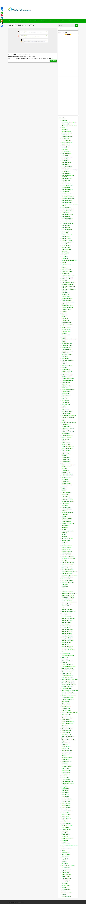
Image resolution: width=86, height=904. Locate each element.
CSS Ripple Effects (66, 457)
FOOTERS (64, 534)
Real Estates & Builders (67, 825)
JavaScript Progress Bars (67, 635)
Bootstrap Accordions (66, 153)
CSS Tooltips (65, 510)
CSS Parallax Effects (66, 444)
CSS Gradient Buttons (66, 373)
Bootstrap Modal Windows (68, 196)
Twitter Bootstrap (66, 859)
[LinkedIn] (1, 18)
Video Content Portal (66, 878)
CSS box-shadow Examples (68, 302)
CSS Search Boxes (66, 461)
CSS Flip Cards (65, 356)
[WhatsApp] (1, 13)
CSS (15, 20)
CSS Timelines (65, 505)
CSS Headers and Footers (67, 380)
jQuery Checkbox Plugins (67, 668)
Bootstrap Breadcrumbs (67, 157)
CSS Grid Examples (66, 376)
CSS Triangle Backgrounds (67, 512)
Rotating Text (65, 831)
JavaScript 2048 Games (67, 609)
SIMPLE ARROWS (66, 834)
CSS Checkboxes (65, 320)
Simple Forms (65, 836)
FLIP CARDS (64, 532)
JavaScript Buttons (66, 615)
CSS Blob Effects (66, 292)
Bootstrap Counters (66, 171)
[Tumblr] (1, 23)
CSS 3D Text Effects (66, 269)
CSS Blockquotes (66, 294)
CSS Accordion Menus (67, 271)
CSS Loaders (65, 408)
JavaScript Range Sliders (67, 637)
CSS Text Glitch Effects (67, 498)
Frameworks (64, 536)
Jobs (63, 651)
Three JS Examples (66, 854)
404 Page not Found (66, 124)
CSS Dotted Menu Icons (67, 343)
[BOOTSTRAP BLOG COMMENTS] (32, 40)
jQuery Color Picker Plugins (68, 670)
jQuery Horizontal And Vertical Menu (70, 690)
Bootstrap (43, 20)
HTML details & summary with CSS (69, 571)
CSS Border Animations (67, 298)
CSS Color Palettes (66, 329)
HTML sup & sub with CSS (67, 582)
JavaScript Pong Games (67, 633)
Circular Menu (65, 256)
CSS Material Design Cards (68, 417)
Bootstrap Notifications (67, 202)
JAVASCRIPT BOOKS (66, 613)
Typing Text (64, 861)
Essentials (64, 529)
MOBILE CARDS (65, 759)
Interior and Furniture (66, 604)
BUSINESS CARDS (66, 247)
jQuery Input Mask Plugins (67, 699)
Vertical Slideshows (66, 874)
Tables (63, 850)
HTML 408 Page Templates (68, 564)
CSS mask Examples (66, 413)
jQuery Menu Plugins (66, 710)
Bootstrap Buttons (66, 158)
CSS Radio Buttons (66, 452)
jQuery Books (65, 657)
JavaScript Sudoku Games (67, 640)
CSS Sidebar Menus (66, 466)
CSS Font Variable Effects (67, 360)
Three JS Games (65, 856)
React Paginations (66, 805)
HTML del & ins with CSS (67, 569)
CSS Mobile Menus (66, 424)
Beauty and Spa (65, 147)
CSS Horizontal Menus (67, 386)
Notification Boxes (66, 772)
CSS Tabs (64, 490)
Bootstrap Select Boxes (67, 221)
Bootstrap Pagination (66, 207)
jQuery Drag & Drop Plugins (68, 681)
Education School (65, 525)
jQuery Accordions (66, 653)
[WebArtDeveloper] (19, 11)
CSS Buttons (64, 311)
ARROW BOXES (65, 135)
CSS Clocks (64, 326)
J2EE (63, 607)
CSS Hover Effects (66, 391)
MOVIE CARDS (65, 763)
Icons (63, 589)
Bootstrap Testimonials (67, 234)
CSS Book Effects (66, 296)
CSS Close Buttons (66, 327)
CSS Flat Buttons (65, 352)
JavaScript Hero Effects (67, 620)
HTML (36, 20)
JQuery (21, 20)
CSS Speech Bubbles (66, 477)
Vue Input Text (65, 883)
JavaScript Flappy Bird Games (68, 618)
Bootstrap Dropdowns (67, 178)
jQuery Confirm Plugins (67, 671)
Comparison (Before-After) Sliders (69, 260)
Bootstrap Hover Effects (67, 189)
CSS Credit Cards (65, 335)
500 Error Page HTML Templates (69, 125)
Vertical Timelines (66, 876)
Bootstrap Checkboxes (67, 166)
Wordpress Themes (66, 896)
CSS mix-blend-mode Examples (69, 422)
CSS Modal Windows (66, 426)
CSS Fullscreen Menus (67, 365)
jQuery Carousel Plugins (67, 664)
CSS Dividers (65, 341)
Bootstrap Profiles (66, 212)
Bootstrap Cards (65, 160)
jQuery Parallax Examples (67, 727)
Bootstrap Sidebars (66, 225)
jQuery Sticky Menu (66, 746)
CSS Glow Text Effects (67, 371)
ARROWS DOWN (65, 138)
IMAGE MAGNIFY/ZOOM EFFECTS (69, 593)
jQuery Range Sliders (66, 732)
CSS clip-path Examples (67, 324)
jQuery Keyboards (66, 703)
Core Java (64, 262)
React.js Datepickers (66, 818)
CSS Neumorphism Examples (68, 431)
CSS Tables (64, 488)
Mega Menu (64, 755)
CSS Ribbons (65, 455)
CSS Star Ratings (65, 481)
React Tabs (64, 809)
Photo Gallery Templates (67, 781)
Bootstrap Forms (65, 182)
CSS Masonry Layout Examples (69, 415)
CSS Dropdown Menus (67, 347)
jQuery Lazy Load (65, 705)
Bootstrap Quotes (66, 216)
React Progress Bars (66, 807)
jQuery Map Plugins (66, 706)
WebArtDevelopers (23, 56)
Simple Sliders (65, 840)
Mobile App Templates (67, 757)
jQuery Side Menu (66, 742)
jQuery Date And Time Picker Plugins (70, 679)
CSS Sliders (64, 468)
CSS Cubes (64, 337)
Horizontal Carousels (66, 547)
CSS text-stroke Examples (67, 501)
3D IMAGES (64, 120)
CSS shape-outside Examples (68, 465)
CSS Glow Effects (66, 369)
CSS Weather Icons (66, 516)
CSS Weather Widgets (67, 518)
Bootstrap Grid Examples (67, 185)
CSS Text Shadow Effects (67, 499)
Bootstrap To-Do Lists (67, 240)
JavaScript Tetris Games (67, 646)
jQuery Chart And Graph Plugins (68, 666)
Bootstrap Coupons (66, 173)
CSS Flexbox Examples (67, 354)
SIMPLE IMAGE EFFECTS (67, 838)
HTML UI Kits (65, 584)
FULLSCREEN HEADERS (67, 538)
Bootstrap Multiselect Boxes (68, 198)
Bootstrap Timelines (66, 238)
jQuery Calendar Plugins (67, 660)
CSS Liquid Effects (66, 404)
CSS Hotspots (65, 387)
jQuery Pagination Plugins (67, 723)
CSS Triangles (65, 514)
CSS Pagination (65, 439)
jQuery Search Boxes (66, 738)
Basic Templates (65, 146)
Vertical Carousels (66, 870)
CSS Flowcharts (65, 358)
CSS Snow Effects (66, 472)
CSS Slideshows (65, 470)
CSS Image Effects (66, 395)
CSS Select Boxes (66, 463)
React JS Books (65, 796)
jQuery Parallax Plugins (67, 728)
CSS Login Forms (66, 409)
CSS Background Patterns (67, 284)
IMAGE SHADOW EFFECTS (68, 597)
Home (10, 20)
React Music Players (66, 798)
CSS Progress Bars (66, 450)
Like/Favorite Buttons (66, 752)
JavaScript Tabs (65, 644)
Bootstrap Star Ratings (67, 229)
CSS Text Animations (66, 492)
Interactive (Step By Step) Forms (69, 602)
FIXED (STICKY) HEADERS (67, 531)
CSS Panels (64, 441)
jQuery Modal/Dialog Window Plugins (70, 712)
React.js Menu (65, 820)
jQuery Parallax (65, 725)
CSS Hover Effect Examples (68, 389)
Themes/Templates (60, 20)
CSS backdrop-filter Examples (68, 282)
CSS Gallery (64, 367)
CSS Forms (64, 362)
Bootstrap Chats (65, 164)
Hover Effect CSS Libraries (68, 556)
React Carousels (65, 792)
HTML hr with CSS (66, 578)
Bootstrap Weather (66, 245)
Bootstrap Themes (66, 236)
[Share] (1, 25)
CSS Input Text (65, 398)
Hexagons (64, 544)
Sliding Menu (65, 842)
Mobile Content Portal (66, 761)
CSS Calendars (65, 315)
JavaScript (28, 20)
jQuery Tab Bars (65, 748)
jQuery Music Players (66, 714)
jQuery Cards (64, 662)
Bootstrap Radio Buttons (67, 218)
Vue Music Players (66, 885)
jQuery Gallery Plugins (66, 688)
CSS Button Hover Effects (67, 307)
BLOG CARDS (65, 149)
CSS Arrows (64, 280)
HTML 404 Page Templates (68, 562)
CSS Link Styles (65, 402)
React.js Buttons (65, 816)
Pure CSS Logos (65, 790)
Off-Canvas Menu (66, 774)
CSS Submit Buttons (66, 483)
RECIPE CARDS (65, 827)
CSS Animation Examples (67, 277)
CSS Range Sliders (66, 454)
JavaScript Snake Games (67, 638)
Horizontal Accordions (67, 545)
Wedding (64, 894)
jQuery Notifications (66, 716)
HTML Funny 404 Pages (67, 577)
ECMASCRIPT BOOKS (67, 520)
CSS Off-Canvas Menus (67, 435)
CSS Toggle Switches (66, 509)
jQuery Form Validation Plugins (68, 684)
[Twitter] (1, 10)
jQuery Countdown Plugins (67, 675)
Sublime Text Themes (66, 848)
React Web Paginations (67, 810)
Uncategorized (65, 863)
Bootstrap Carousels (66, 162)
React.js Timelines (66, 821)
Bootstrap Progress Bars (67, 214)
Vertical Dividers (65, 872)
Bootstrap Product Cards (67, 210)
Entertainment (65, 527)
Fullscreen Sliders (66, 540)
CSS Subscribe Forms (67, 485)
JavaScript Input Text (66, 622)
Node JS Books (65, 768)
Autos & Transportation (67, 142)
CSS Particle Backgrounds (67, 446)
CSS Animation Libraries (67, 278)
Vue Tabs (64, 891)
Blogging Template (66, 151)
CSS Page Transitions (66, 437)
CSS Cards (64, 316)
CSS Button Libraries (66, 309)
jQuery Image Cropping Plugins (68, 695)
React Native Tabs (66, 801)
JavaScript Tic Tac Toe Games (68, 649)
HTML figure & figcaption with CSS (69, 575)
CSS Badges (64, 291)
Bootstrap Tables (65, 231)
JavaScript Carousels (66, 616)
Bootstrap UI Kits (65, 244)
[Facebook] (1, 8)
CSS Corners (64, 333)
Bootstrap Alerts (65, 155)
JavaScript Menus (66, 627)
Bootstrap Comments (13, 56)
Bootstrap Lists (65, 191)
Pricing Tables (65, 787)
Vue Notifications (65, 887)
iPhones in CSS (65, 605)
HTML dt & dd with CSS (67, 573)
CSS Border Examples (67, 300)
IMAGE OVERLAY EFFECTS (68, 595)
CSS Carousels (65, 318)
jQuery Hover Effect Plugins (68, 692)
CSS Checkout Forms (66, 322)
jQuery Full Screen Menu (67, 686)
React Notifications (66, 803)
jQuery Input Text (65, 701)
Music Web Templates (67, 765)
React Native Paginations (67, 799)
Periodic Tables (65, 777)
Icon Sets (64, 588)
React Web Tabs (65, 812)
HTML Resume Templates (67, 580)
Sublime (50, 20)
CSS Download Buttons (67, 345)
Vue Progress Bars (66, 889)
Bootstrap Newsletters (67, 200)
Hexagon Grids (65, 542)
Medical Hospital (65, 754)
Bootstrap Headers (66, 187)
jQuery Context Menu (66, 673)
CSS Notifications (66, 433)
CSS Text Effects (65, 494)
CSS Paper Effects (66, 442)
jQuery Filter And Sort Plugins (68, 682)
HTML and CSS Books (67, 566)
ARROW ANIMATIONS (67, 133)
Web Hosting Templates (67, 892)
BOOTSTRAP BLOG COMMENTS (19, 54)
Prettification (64, 785)
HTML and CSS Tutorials (67, 567)
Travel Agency (65, 858)
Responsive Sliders (66, 829)
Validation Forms (65, 867)
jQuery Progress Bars (66, 730)
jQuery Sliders (65, 744)
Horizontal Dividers (66, 549)
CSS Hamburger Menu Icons (68, 378)
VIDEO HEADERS (65, 880)
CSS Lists (64, 406)
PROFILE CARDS (65, 788)
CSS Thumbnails (65, 503)
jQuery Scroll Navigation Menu (68, 736)
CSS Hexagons (65, 384)
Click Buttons (65, 258)
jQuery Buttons (65, 659)
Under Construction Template (68, 865)
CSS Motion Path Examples (68, 428)
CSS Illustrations (65, 393)
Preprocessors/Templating (68, 783)
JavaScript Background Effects (68, 611)
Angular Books (65, 129)
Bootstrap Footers (66, 180)
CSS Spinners (65, 479)
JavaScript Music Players (67, 629)
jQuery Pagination (66, 719)
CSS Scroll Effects (66, 459)
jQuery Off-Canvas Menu (67, 717)
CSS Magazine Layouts (67, 411)
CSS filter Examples (66, 349)
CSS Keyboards (65, 400)
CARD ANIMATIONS (66, 249)
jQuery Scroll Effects (66, 734)
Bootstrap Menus (65, 195)
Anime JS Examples (66, 131)
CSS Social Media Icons (67, 474)
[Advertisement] (55, 9)
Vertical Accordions (66, 869)
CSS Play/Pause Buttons (67, 448)
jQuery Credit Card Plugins (67, 677)
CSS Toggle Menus (66, 507)
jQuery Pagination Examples (68, 721)
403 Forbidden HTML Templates (69, 122)
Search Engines (65, 832)
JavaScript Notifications (67, 631)
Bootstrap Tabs (65, 232)
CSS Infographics (66, 397)
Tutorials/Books (71, 20)
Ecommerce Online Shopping (68, 523)
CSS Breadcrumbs (66, 304)
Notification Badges (66, 770)
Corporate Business (66, 264)
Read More (53, 60)
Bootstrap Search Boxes (67, 220)
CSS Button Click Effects (67, 305)
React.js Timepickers (66, 823)
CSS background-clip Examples (69, 289)
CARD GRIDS (65, 251)
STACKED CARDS (66, 844)
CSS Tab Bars (65, 487)
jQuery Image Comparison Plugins (69, 694)
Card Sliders (64, 255)
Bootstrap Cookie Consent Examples (70, 169)
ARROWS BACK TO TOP (67, 136)
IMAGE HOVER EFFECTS (67, 591)
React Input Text (65, 794)
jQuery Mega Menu (66, 708)
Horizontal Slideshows (67, 551)
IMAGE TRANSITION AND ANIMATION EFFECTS (67, 599)
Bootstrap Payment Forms (67, 209)
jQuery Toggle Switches (67, 750)
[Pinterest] (1, 15)
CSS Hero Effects (66, 382)
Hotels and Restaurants (67, 555)
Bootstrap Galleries (66, 184)
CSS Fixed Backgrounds (67, 351)
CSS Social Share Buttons (67, 476)
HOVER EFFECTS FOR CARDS (68, 558)
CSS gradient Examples (67, 375)
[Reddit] (1, 20)
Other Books (64, 776)
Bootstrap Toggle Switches (68, 242)
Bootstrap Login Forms (67, 193)
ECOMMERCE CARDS (66, 521)
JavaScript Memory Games (68, 626)
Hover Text (64, 560)
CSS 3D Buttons (65, 267)
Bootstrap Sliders (66, 227)
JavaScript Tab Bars (66, 642)
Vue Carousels (65, 881)
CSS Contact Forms (66, 331)
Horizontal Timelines (66, 553)
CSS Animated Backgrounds (68, 275)
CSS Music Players (66, 430)
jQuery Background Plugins (68, 655)
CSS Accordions (65, 273)
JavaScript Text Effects (67, 648)
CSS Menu (64, 419)
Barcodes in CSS (65, 144)
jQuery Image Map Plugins (67, 697)
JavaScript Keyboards (67, 624)
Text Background (65, 852)
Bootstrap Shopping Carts (67, 223)
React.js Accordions (66, 814)
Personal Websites (66, 779)
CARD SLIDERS (65, 253)
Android (63, 127)
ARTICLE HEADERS (66, 140)
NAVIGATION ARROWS (67, 766)
